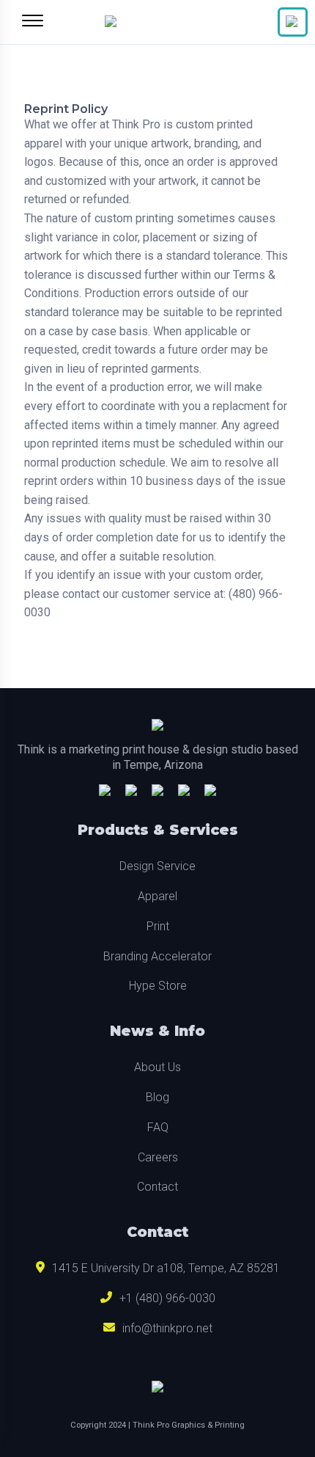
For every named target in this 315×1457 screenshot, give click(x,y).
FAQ (157, 1127)
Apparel (157, 896)
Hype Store (158, 986)
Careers (158, 1157)
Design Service (157, 866)
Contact (157, 1187)
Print (158, 926)
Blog (157, 1097)
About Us (157, 1067)
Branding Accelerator (157, 956)
